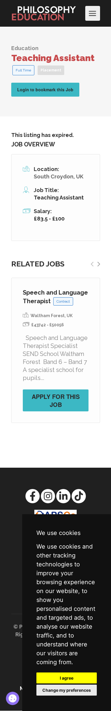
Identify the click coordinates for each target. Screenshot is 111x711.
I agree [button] (66, 677)
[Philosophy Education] (47, 13)
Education (24, 48)
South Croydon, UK (58, 176)
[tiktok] (79, 496)
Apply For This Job (56, 400)
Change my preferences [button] (66, 690)
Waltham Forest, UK (51, 315)
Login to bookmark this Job (45, 89)
